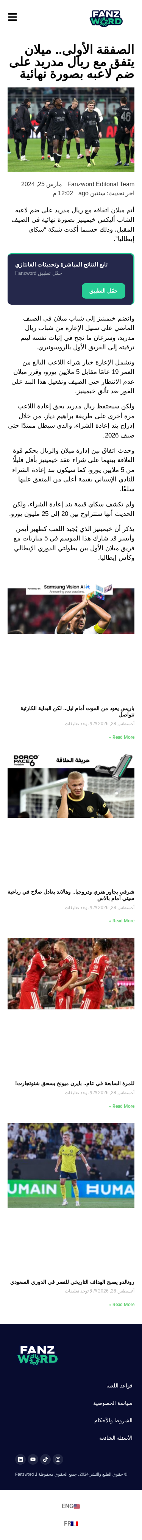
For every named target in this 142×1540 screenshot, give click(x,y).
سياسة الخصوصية (113, 1403)
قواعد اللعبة (119, 1386)
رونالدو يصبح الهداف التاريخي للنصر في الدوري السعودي (72, 1282)
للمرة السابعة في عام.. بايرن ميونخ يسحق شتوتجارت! (74, 1083)
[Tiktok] (45, 1459)
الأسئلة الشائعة (116, 1438)
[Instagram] (58, 1459)
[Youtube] (33, 1459)
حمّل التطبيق (103, 291)
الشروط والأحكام (113, 1420)
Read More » (121, 737)
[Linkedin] (20, 1459)
